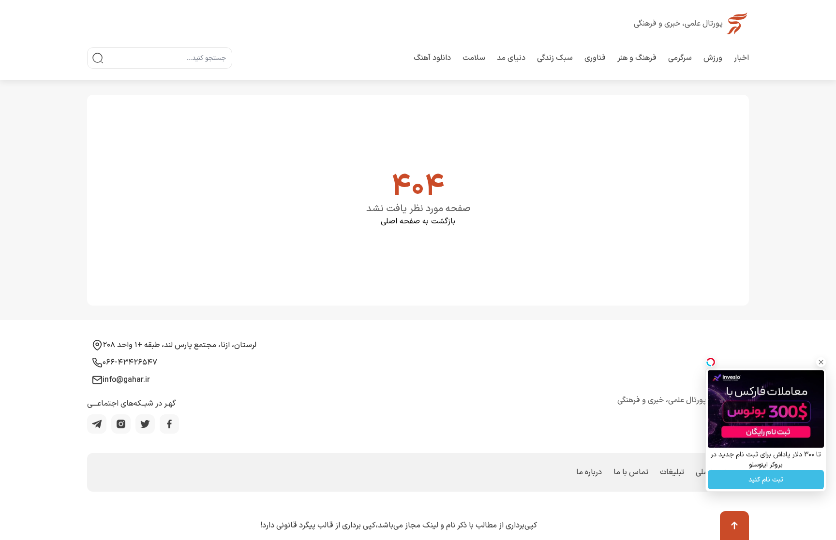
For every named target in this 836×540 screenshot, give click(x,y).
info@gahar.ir (126, 380)
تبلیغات (672, 472)
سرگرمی (680, 58)
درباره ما (589, 472)
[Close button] (821, 362)
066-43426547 (130, 362)
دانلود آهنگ (432, 58)
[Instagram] (121, 424)
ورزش (712, 58)
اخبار (741, 58)
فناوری (595, 58)
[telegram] (96, 424)
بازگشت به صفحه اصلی (418, 221)
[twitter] (145, 424)
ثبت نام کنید (765, 480)
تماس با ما (630, 472)
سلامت (474, 58)
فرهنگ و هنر (637, 58)
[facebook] (169, 424)
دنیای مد (511, 58)
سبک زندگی (555, 58)
